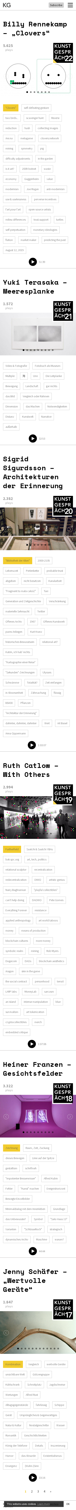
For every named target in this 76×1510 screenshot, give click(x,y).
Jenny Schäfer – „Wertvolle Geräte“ (35, 1280)
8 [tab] (49, 350)
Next (70, 76)
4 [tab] (38, 92)
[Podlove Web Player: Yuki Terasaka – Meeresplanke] (38, 403)
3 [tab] (34, 92)
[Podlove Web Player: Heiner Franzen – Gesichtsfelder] (38, 1200)
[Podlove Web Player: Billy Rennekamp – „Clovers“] (38, 186)
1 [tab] (27, 92)
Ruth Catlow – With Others (31, 769)
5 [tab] (42, 92)
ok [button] (68, 1504)
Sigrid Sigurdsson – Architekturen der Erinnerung (33, 472)
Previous (6, 76)
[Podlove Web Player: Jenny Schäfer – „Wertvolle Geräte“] (38, 1422)
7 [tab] (49, 92)
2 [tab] (31, 92)
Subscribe (56, 5)
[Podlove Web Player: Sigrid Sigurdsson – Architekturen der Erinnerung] (38, 654)
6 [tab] (45, 92)
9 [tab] (53, 350)
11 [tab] (54, 1348)
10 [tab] (51, 1348)
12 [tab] (58, 1348)
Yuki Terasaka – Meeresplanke (35, 286)
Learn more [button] (43, 1504)
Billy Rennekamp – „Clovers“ (35, 28)
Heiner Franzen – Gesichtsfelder (37, 1068)
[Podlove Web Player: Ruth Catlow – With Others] (38, 948)
